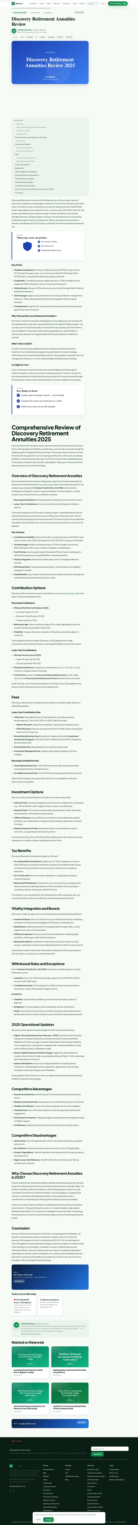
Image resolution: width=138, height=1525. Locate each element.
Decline (38, 1519)
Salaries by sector (49, 1500)
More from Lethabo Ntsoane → (31, 1334)
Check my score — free (118, 3)
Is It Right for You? (22, 134)
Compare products (49, 1486)
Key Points (19, 124)
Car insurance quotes (94, 1473)
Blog (44, 1473)
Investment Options (22, 165)
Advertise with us (93, 1504)
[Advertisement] (50, 101)
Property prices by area (51, 1504)
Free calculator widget (95, 1507)
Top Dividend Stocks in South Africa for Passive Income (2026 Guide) (29, 1407)
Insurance (32, 3)
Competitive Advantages (24, 182)
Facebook (30, 37)
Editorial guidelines (93, 1497)
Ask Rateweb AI (48, 1469)
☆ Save (15, 37)
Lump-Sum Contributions (24, 151)
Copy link (69, 37)
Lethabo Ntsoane (24, 30)
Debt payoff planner (50, 1507)
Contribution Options (23, 144)
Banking (57, 3)
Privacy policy (114, 1469)
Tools (74, 3)
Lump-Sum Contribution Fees (26, 158)
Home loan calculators (50, 1497)
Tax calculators (48, 1493)
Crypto (67, 1469)
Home (14, 8)
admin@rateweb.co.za (17, 1486)
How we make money (94, 1493)
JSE (66, 1473)
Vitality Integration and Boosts (26, 172)
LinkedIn (42, 37)
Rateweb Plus (92, 1483)
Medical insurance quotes (96, 1476)
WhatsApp (51, 37)
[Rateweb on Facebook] (10, 1491)
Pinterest (60, 37)
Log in (103, 3)
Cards (49, 3)
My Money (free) (92, 1479)
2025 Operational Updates (24, 179)
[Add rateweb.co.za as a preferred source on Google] (79, 12)
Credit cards (47, 1483)
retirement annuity (67, 593)
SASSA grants (48, 1510)
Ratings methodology (116, 1479)
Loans (41, 3)
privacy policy (91, 1514)
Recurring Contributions (24, 148)
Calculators (47, 1490)
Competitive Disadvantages (25, 186)
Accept (48, 1520)
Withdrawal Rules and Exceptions (27, 175)
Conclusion (19, 193)
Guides (82, 3)
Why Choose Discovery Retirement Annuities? (31, 127)
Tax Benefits (19, 168)
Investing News (21, 8)
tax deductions (46, 484)
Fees (16, 154)
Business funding (93, 1469)
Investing (66, 3)
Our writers (91, 1486)
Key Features (20, 141)
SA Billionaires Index (72, 1476)
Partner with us (92, 1500)
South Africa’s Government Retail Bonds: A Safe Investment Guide (69, 1407)
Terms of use (113, 1473)
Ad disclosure (114, 1476)
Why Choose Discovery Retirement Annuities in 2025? (34, 189)
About (89, 1490)
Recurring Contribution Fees (25, 161)
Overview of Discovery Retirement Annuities (30, 137)
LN (14, 31)
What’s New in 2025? (23, 131)
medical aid (31, 953)
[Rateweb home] (19, 3)
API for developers (93, 1510)
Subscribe (97, 1454)
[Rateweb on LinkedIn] (14, 1491)
